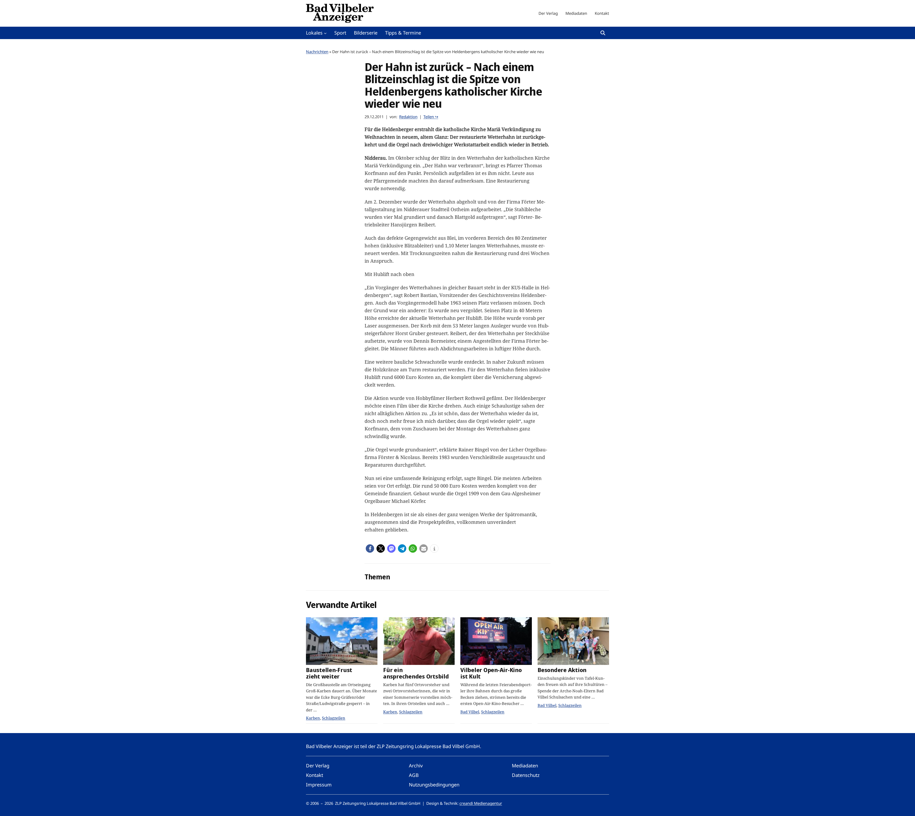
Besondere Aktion (562, 670)
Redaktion (408, 116)
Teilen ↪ (430, 116)
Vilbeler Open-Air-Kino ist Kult (491, 673)
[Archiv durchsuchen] (603, 33)
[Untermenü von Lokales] (325, 32)
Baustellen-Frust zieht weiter (329, 673)
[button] (370, 548)
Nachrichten (317, 51)
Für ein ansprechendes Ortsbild (416, 673)
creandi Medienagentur (480, 803)
